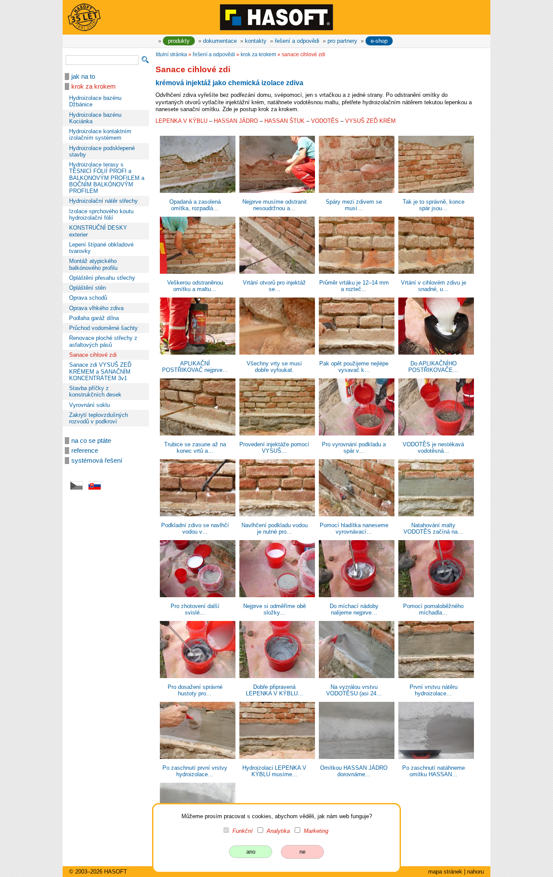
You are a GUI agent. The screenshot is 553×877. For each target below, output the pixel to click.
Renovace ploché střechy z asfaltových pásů (103, 341)
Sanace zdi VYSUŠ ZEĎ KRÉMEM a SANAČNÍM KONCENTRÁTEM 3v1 (100, 371)
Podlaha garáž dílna (94, 318)
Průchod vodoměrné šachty (103, 328)
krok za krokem (93, 86)
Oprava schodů (88, 297)
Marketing (316, 831)
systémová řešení (96, 460)
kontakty (256, 41)
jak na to (83, 76)
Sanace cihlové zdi (93, 355)
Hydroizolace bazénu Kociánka (95, 118)
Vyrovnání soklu (89, 405)
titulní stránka (171, 54)
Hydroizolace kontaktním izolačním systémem (100, 134)
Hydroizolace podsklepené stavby (102, 151)
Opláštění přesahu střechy (102, 278)
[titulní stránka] (276, 17)
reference (84, 450)
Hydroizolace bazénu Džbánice (95, 101)
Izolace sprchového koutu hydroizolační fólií (101, 214)
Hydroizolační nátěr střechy (103, 201)
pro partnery (342, 41)
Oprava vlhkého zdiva (96, 308)
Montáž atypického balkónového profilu (93, 264)
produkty (179, 41)
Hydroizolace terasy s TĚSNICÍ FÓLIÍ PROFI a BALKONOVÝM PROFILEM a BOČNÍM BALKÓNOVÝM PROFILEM (106, 177)
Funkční (242, 831)
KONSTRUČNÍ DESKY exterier (98, 230)
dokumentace (220, 41)
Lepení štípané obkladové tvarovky (101, 247)
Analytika (278, 831)
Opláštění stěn (87, 288)
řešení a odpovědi (297, 41)
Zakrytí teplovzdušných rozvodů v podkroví (98, 418)
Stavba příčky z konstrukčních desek (95, 391)
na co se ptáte (91, 440)
